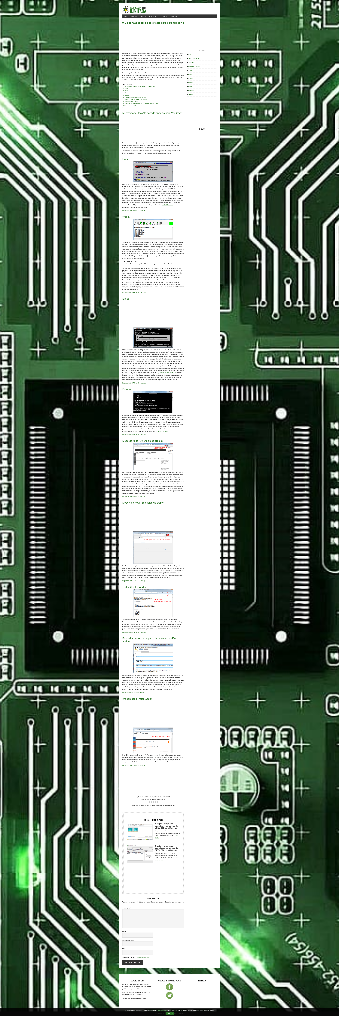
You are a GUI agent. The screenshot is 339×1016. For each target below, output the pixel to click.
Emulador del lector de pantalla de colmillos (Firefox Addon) (142, 103)
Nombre (124, 931)
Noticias (190, 78)
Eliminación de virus (194, 66)
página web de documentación (166, 373)
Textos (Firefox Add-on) (131, 101)
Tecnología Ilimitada (134, 9)
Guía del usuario (167, 205)
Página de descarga (139, 211)
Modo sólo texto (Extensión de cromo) (136, 99)
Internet (190, 70)
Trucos (190, 86)
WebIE (127, 91)
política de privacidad (143, 957)
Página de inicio (127, 211)
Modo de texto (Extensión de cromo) (135, 97)
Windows (190, 94)
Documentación (163, 431)
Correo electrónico (128, 940)
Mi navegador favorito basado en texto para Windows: (140, 86)
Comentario (126, 908)
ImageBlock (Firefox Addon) (133, 106)
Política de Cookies (162, 1010)
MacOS (190, 74)
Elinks (126, 93)
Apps (189, 54)
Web (123, 949)
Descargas (191, 62)
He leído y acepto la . (137, 957)
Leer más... (160, 860)
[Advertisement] (153, 38)
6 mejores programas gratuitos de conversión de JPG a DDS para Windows (166, 825)
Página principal (127, 292)
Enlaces (127, 95)
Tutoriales (191, 90)
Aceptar (170, 1013)
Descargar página (138, 692)
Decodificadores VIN (194, 58)
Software (190, 82)
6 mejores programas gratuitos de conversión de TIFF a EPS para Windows (166, 848)
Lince (126, 88)
